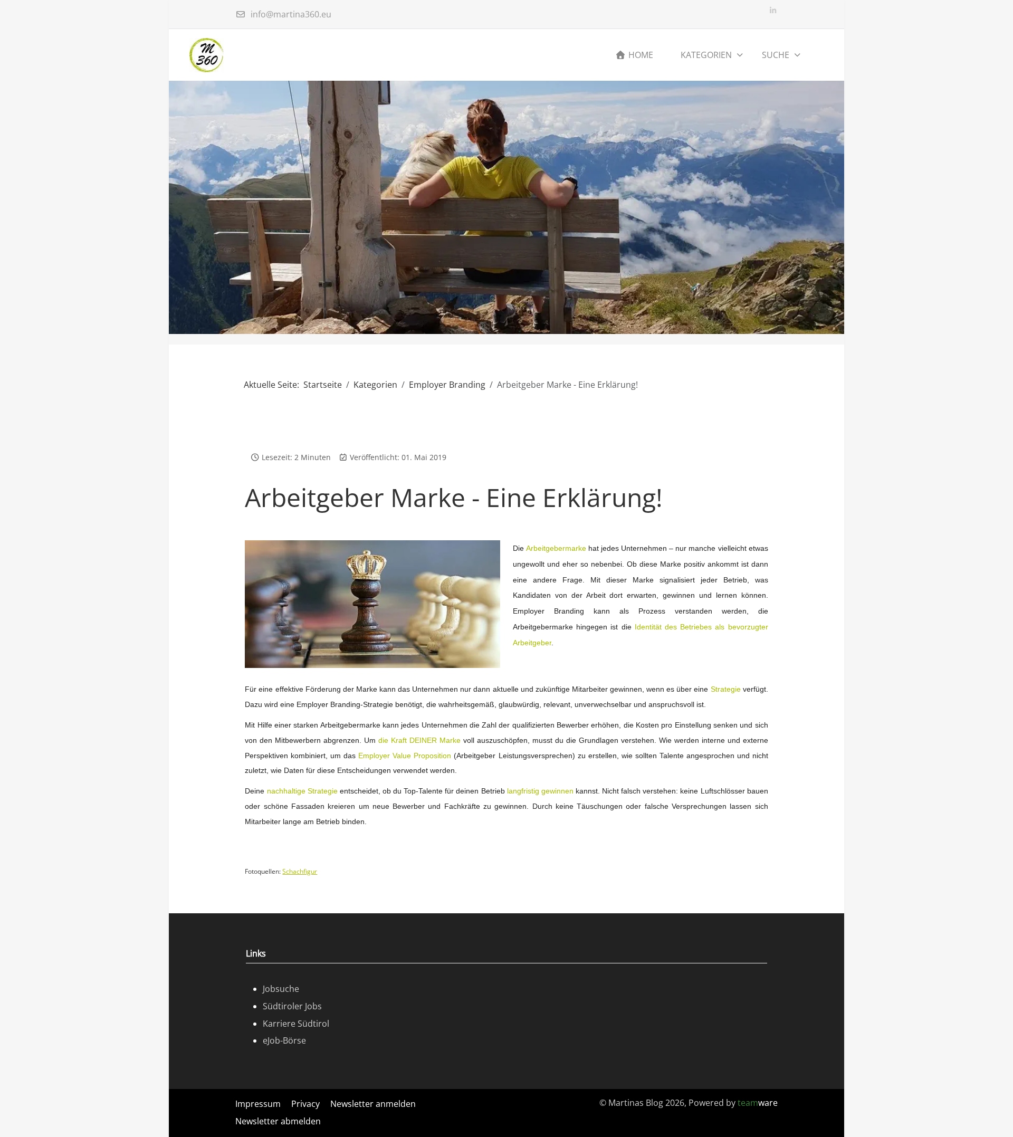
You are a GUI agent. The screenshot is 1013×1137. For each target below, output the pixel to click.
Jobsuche (281, 989)
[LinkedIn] (773, 10)
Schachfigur (299, 871)
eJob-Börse (284, 1040)
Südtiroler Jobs (292, 1006)
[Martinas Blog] (206, 55)
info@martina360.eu (291, 14)
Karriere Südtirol (296, 1023)
